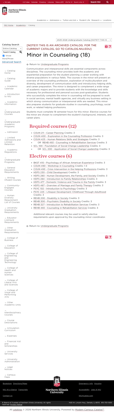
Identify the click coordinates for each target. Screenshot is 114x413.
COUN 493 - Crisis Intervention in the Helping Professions (65, 169)
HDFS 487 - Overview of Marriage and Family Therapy (63, 185)
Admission (12, 132)
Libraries (51, 2)
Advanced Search (11, 62)
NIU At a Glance (10, 390)
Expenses (12, 336)
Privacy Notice (16, 405)
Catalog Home (9, 72)
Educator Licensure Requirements (11, 220)
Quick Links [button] (78, 2)
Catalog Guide (9, 79)
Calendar (34, 2)
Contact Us (7, 396)
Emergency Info (86, 383)
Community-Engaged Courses (12, 187)
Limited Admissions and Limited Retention (12, 141)
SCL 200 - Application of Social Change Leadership (70, 149)
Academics (21, 25)
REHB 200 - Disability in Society (51, 198)
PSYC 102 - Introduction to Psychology (55, 188)
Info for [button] (68, 2)
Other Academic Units (12, 303)
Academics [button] (42, 20)
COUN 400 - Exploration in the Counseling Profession (63, 136)
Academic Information (10, 103)
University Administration (12, 360)
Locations (107, 20)
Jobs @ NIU (96, 390)
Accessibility (84, 390)
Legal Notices (8, 368)
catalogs (17, 409)
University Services (10, 352)
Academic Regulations (10, 151)
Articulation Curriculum (11, 329)
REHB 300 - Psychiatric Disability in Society (57, 201)
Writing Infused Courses (12, 179)
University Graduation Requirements (11, 210)
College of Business (11, 239)
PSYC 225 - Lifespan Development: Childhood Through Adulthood (70, 192)
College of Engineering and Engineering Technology (11, 257)
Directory (42, 2)
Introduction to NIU (12, 95)
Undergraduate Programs (12, 161)
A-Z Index (26, 2)
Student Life (84, 20)
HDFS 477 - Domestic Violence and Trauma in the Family (64, 182)
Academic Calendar (10, 87)
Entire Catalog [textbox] (10, 48)
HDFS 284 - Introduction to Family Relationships (60, 179)
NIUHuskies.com (86, 396)
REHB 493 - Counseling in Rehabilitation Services (69, 142)
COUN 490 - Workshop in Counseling (54, 166)
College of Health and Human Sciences (11, 271)
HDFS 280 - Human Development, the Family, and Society (65, 176)
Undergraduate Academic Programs (12, 124)
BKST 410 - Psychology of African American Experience (64, 162)
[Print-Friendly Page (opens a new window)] (106, 46)
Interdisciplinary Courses (12, 313)
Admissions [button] (55, 20)
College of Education (11, 247)
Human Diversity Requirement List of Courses (12, 198)
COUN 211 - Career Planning (49, 133)
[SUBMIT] (107, 2)
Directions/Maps (20, 383)
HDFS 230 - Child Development (51, 172)
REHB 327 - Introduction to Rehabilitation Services (61, 204)
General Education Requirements (11, 170)
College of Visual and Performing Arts (11, 293)
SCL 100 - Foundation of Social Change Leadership (61, 146)
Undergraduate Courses (12, 113)
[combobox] (84, 40)
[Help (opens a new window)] (109, 46)
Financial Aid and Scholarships (12, 343)
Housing (97, 383)
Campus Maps (9, 376)
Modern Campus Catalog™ (89, 409)
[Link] (31, 7)
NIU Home (8, 25)
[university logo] (57, 385)
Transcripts (23, 390)
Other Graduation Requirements (11, 230)
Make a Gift (59, 2)
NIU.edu (6, 2)
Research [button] (95, 20)
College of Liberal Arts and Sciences (11, 282)
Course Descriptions (10, 321)
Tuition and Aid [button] (69, 20)
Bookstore (7, 383)
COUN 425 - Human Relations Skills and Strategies (61, 139)
